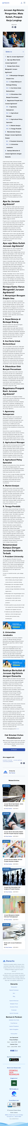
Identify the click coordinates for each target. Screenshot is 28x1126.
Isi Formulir (14, 749)
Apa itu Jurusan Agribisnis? (15, 57)
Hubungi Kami (14, 1033)
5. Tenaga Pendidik (15, 129)
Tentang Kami (14, 987)
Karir (14, 993)
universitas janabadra (8, 761)
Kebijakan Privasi (14, 1003)
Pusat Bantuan (14, 1023)
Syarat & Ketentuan (14, 1000)
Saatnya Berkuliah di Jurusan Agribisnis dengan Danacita (13, 154)
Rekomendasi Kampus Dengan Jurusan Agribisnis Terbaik (13, 135)
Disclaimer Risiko (14, 1007)
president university (7, 760)
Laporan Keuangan (14, 1013)
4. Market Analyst (15, 125)
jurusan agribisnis (18, 760)
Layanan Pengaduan (14, 1026)
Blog (14, 996)
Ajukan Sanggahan (14, 1029)
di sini (17, 728)
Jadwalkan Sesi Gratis (14, 1020)
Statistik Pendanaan (14, 990)
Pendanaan (14, 1010)
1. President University (16, 141)
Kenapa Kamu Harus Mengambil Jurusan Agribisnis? (12, 69)
